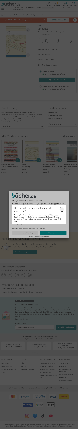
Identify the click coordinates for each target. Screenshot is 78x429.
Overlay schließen (62, 209)
